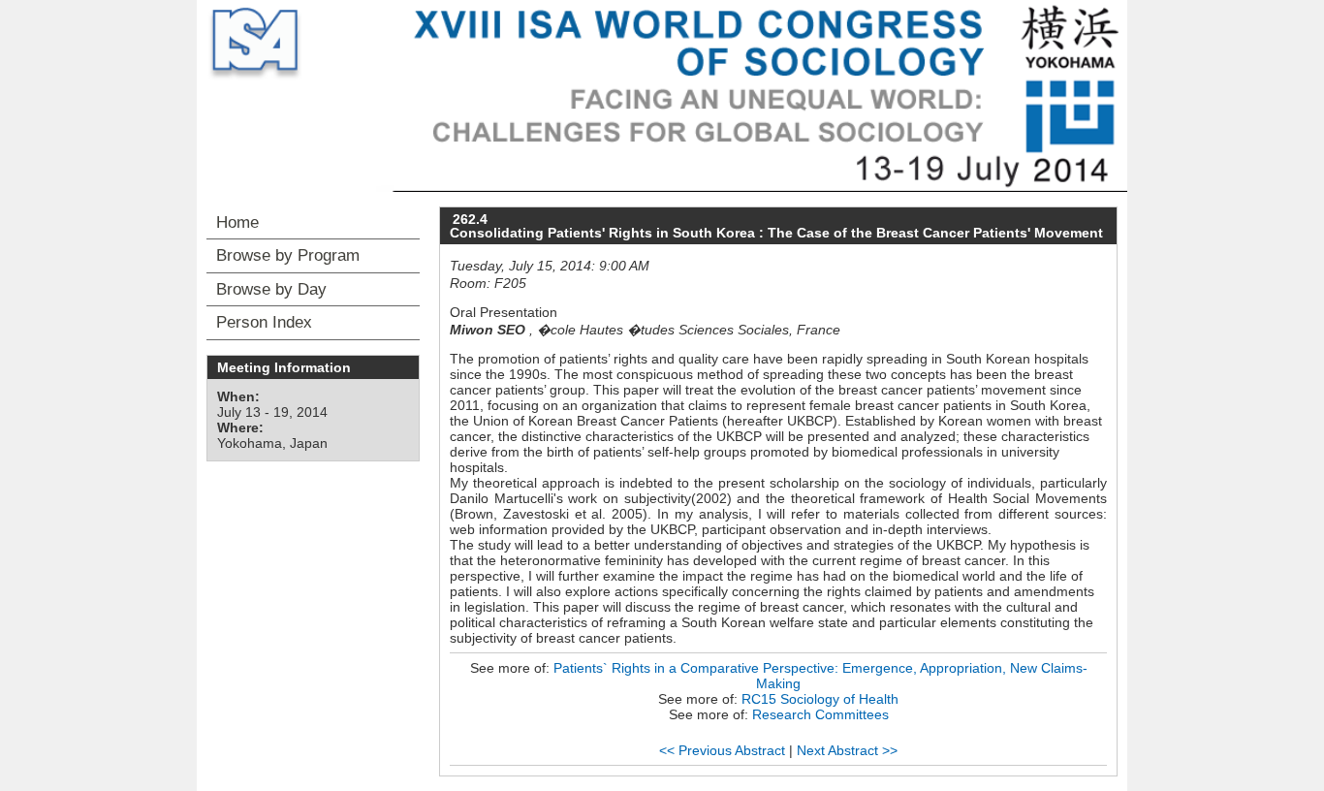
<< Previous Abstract (722, 750)
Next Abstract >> (847, 750)
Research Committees (820, 714)
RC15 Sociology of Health (819, 699)
